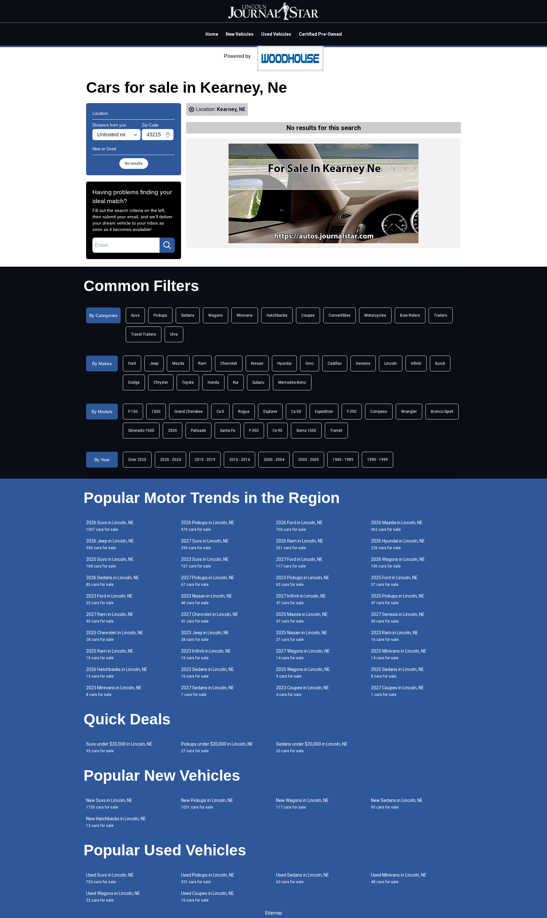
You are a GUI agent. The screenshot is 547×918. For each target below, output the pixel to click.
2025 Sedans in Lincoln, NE (397, 673)
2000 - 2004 (274, 459)
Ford (132, 363)
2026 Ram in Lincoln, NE (299, 544)
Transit (336, 430)
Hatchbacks (277, 315)
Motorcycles (375, 315)
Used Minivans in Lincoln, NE (398, 878)
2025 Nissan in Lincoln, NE (301, 636)
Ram (202, 363)
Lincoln (390, 363)
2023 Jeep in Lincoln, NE (205, 636)
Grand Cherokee (188, 411)
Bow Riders (410, 315)
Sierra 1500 (306, 430)
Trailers (440, 315)
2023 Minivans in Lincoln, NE (113, 691)
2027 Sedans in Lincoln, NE (207, 691)
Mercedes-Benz (292, 382)
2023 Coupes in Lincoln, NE (302, 691)
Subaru (258, 382)
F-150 (133, 411)
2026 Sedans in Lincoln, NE (112, 581)
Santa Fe (227, 430)
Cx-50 (296, 411)
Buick (440, 363)
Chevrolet (228, 363)
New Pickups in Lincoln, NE (207, 803)
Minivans (245, 315)
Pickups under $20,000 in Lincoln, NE (217, 747)
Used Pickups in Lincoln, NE (207, 878)
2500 (172, 430)
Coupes (308, 315)
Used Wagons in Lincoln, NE (113, 896)
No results (134, 163)
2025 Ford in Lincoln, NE (394, 581)
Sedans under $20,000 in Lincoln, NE (312, 747)
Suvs (135, 315)
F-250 (351, 411)
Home (211, 34)
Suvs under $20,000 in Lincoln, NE (119, 747)
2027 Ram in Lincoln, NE (109, 617)
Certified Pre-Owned (320, 34)
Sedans (187, 315)
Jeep (154, 363)
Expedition (324, 411)
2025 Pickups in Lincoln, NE (397, 599)
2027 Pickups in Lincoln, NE (207, 581)
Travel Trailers (143, 334)
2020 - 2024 (170, 459)
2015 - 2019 (205, 459)
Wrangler (409, 411)
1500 (156, 411)
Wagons (215, 315)
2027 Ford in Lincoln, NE (299, 562)
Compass (378, 411)
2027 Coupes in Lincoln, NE (397, 691)
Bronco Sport (442, 411)
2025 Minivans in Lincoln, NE (398, 654)
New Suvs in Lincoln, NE (109, 803)
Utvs (174, 334)
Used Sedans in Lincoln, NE (302, 878)
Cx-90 (277, 430)
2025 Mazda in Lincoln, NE (302, 617)
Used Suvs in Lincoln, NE (110, 878)
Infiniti (416, 363)
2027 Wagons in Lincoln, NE (303, 654)
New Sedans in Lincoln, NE (397, 803)
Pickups (160, 315)
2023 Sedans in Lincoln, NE (207, 673)
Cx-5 (220, 411)
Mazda (178, 363)
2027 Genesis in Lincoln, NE (397, 617)
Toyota (188, 382)
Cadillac (335, 363)
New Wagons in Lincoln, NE (302, 803)
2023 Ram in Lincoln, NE (394, 636)
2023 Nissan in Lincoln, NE (206, 599)
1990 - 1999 (377, 459)
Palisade (198, 430)
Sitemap (273, 912)
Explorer (270, 411)
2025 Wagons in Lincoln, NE (303, 673)
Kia (235, 382)
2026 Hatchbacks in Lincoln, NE (116, 673)
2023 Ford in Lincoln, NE (109, 599)
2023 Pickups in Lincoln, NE (302, 581)
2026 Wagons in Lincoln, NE (398, 562)
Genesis (363, 363)
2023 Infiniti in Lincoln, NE (206, 654)
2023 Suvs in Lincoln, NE (205, 562)
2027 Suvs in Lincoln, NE (205, 544)
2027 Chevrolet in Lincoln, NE (209, 617)
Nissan (257, 363)
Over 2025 (137, 459)
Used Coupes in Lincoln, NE (207, 896)
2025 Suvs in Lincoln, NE (110, 562)
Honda (213, 382)
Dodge (134, 382)
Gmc (309, 363)
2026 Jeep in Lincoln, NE (110, 544)
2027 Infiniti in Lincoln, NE (301, 599)
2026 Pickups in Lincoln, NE (207, 526)
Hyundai (284, 363)
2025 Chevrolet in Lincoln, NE (114, 636)
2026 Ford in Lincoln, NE (299, 526)
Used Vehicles (276, 34)
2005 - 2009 (308, 459)
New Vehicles (240, 34)
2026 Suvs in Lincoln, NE (110, 526)
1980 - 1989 (343, 459)
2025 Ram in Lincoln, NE (109, 654)
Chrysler (161, 382)
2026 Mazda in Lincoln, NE (397, 526)
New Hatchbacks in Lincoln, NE (116, 822)
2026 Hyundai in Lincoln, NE (398, 544)
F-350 (254, 430)
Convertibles (339, 315)
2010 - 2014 (239, 459)
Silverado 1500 (141, 430)
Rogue (243, 411)
